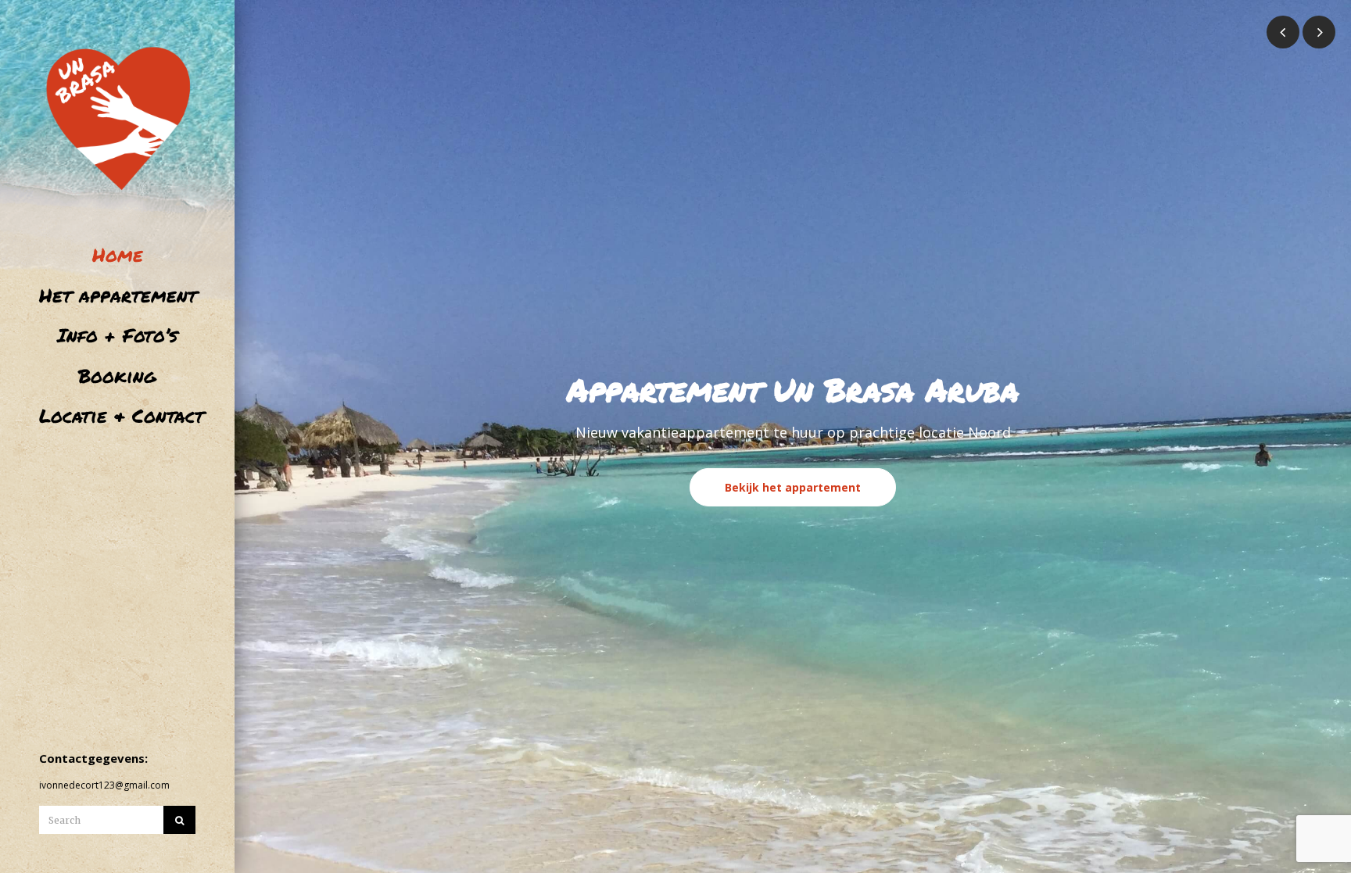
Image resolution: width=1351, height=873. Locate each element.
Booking (117, 375)
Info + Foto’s (117, 335)
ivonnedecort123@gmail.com (104, 785)
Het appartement (117, 295)
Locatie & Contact (117, 415)
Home (117, 254)
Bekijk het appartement (793, 487)
